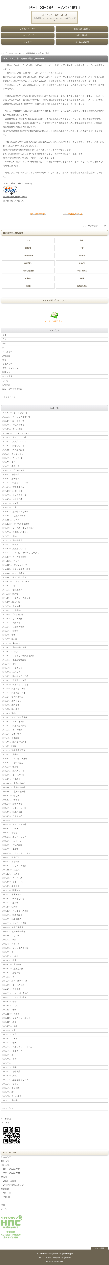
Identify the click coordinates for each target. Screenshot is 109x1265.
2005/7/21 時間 (9, 940)
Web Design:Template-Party (54, 1261)
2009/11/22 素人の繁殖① (13, 792)
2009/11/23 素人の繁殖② (13, 787)
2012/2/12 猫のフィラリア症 (15, 676)
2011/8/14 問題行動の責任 (14, 726)
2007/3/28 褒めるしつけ (13, 899)
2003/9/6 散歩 (8, 1030)
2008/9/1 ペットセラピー (13, 841)
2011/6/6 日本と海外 (11, 734)
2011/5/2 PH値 (9, 746)
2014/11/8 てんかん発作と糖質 (16, 569)
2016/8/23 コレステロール (14, 495)
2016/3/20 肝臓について (13, 507)
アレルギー (7, 352)
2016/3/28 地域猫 (10, 503)
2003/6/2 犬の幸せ (10, 1100)
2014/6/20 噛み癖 (10, 594)
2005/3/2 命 (7, 952)
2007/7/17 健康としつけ (13, 882)
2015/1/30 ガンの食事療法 (14, 557)
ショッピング (28, 35)
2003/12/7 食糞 (9, 1010)
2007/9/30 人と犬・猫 (12, 878)
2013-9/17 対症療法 (11, 610)
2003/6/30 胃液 (9, 1059)
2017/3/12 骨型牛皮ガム (13, 487)
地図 (3, 1205)
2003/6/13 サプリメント (13, 1084)
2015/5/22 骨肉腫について (14, 544)
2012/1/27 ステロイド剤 (13, 722)
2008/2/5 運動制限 (10, 862)
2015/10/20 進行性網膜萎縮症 (15, 524)
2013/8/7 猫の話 (9, 639)
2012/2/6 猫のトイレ (11, 701)
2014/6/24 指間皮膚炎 (12, 590)
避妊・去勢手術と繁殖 (12, 389)
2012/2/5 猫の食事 (10, 705)
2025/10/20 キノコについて (14, 413)
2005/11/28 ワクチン (11, 936)
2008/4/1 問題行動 (10, 857)
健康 (4, 335)
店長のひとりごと (28, 29)
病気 (4, 360)
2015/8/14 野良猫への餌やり (15, 532)
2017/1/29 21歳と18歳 (12, 491)
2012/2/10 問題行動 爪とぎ (15, 684)
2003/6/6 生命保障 (10, 1088)
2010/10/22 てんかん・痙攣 (14, 759)
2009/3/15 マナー (10, 829)
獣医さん (6, 372)
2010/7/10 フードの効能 (13, 775)
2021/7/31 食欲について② (14, 437)
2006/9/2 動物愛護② (11, 919)
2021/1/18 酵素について (13, 446)
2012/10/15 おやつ (10, 652)
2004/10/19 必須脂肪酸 (12, 969)
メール (4, 1209)
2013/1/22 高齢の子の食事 (14, 647)
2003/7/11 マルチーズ (12, 1051)
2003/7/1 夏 (7, 1055)
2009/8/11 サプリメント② (14, 808)
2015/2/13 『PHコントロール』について (20, 553)
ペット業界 (7, 376)
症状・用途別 (82, 35)
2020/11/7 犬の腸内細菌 (13, 450)
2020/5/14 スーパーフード (14, 458)
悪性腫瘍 (31, 53)
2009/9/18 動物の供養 (12, 804)
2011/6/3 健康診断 (10, 738)
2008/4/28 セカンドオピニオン (16, 853)
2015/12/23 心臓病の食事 (13, 516)
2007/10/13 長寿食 (10, 874)
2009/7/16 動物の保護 (12, 812)
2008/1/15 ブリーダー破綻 (14, 866)
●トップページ (8, 397)
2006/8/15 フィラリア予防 (14, 923)
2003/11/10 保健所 (10, 1014)
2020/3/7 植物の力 (10, 474)
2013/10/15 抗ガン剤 (11, 602)
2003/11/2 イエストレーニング (16, 1018)
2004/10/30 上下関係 (11, 964)
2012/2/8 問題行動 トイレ (14, 693)
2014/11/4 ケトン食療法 (13, 573)
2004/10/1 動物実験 (11, 973)
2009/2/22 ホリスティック (14, 837)
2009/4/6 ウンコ (9, 820)
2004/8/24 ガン (9, 977)
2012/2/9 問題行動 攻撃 (13, 689)
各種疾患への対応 (82, 29)
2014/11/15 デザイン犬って (14, 565)
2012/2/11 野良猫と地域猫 (14, 680)
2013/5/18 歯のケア (11, 643)
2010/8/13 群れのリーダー (14, 771)
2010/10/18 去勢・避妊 (12, 763)
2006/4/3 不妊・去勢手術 (13, 932)
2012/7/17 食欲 (9, 664)
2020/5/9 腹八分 (9, 462)
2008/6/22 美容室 (10, 849)
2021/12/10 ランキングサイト (15, 433)
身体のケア (7, 364)
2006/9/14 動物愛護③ (12, 915)
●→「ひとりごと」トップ (94, 226)
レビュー (28, 42)
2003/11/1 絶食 (9, 1022)
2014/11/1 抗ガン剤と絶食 (14, 577)
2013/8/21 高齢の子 (11, 623)
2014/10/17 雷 (8, 586)
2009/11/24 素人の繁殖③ (13, 783)
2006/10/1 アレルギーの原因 (15, 911)
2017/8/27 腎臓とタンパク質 (15, 483)
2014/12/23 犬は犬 (10, 561)
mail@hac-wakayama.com (62, 1258)
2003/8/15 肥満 (9, 1034)
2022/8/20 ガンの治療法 (13, 425)
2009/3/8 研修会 (9, 833)
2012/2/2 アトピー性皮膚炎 (14, 717)
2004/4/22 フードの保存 (13, 985)
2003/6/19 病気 (9, 1076)
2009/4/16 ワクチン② (12, 816)
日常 (4, 339)
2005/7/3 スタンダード (12, 944)
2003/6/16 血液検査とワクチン (16, 1080)
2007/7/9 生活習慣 (10, 886)
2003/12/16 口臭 (9, 1006)
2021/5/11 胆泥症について (14, 442)
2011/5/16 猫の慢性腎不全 (14, 742)
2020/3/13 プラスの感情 (13, 470)
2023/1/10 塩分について (13, 421)
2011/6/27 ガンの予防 (12, 730)
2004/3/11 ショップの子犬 (14, 997)
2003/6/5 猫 (7, 1092)
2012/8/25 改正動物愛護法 (14, 660)
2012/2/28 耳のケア (11, 672)
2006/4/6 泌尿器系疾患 (12, 927)
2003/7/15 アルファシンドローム (17, 1047)
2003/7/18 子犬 (9, 1043)
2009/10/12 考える (10, 800)
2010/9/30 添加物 (10, 767)
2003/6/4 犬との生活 (11, 1096)
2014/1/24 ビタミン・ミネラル (16, 598)
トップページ (7, 53)
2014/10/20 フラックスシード (15, 582)
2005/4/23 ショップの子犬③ (15, 948)
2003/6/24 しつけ (10, 1063)
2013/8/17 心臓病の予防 (13, 627)
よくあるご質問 (82, 42)
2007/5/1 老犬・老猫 (11, 894)
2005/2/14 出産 (9, 960)
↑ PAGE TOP (99, 1248)
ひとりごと (20, 53)
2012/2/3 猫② (8, 713)
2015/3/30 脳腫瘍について (14, 549)
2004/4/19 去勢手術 (11, 989)
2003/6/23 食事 (9, 1067)
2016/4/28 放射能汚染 (12, 499)
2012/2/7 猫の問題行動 (12, 697)
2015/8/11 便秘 (9, 536)
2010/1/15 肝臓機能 (11, 779)
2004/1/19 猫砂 (9, 1001)
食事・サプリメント (11, 368)
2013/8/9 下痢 (8, 635)
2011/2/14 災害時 (10, 754)
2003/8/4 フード (9, 1039)
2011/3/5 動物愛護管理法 (13, 750)
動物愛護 (6, 385)
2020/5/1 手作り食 (10, 466)
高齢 (4, 343)
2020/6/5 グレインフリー (13, 454)
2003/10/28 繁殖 (9, 1026)
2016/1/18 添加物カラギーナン (16, 512)
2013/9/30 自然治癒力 (12, 606)
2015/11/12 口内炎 (10, 520)
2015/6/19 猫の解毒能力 (13, 540)
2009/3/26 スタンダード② (14, 824)
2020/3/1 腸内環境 (10, 479)
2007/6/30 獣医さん (11, 890)
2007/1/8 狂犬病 (9, 907)
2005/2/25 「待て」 (11, 956)
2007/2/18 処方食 (10, 903)
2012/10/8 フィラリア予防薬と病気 (18, 656)
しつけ (5, 381)
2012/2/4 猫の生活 (10, 709)
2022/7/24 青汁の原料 (12, 429)
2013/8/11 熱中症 (10, 631)
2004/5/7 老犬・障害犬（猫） (15, 981)
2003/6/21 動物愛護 (11, 1071)
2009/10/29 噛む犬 (10, 796)
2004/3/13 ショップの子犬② (15, 993)
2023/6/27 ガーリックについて (16, 417)
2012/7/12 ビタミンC (12, 668)
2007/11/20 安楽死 (10, 870)
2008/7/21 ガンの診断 (12, 845)
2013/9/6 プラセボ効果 (12, 614)
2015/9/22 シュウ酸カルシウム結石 (18, 528)
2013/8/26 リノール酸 (12, 619)
